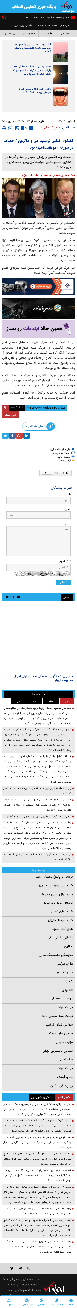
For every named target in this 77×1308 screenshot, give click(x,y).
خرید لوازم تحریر (62, 911)
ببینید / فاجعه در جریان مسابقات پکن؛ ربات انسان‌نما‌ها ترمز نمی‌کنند (37, 791)
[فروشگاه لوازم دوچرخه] (38, 308)
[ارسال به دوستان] (10, 128)
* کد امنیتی (64, 561)
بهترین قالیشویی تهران (58, 1050)
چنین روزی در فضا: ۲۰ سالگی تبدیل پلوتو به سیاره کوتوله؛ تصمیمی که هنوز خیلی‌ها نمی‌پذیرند (30, 70)
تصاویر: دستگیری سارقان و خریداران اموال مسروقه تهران (43, 678)
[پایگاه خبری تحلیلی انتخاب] (67, 6)
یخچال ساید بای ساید (58, 902)
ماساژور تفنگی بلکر (61, 937)
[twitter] (5, 436)
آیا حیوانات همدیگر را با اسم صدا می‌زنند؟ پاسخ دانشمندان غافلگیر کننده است (32, 47)
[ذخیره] (17, 128)
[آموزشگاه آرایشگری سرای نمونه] (38, 329)
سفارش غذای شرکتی (59, 1024)
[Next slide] (7, 597)
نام (69, 494)
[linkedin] (26, 436)
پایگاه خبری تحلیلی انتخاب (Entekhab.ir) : (48, 176)
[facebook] (12, 436)
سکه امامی (66, 1059)
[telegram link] (20, 1268)
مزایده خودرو (64, 1042)
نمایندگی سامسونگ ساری (56, 955)
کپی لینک (10, 414)
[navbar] (73, 17)
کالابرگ (68, 981)
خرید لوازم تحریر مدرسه (57, 894)
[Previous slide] (18, 597)
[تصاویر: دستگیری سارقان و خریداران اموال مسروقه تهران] (38, 638)
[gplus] (19, 436)
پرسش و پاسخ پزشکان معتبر (54, 876)
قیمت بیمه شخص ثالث (57, 1016)
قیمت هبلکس (63, 1007)
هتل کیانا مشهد (62, 928)
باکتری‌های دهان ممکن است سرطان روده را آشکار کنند (34, 90)
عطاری (68, 946)
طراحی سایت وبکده (60, 1033)
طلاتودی (67, 989)
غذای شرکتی (65, 963)
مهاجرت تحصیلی (62, 998)
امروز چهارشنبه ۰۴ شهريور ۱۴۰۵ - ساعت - (45, 17)
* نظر (68, 524)
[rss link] (28, 1268)
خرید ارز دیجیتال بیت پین (55, 885)
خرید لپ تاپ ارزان (60, 920)
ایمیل (67, 509)
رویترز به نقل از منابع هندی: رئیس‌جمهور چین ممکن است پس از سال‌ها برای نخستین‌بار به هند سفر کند (37, 1211)
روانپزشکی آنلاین (61, 1085)
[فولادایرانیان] (38, 286)
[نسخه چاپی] (4, 128)
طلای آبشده (65, 1076)
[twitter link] (12, 1268)
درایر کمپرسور (64, 972)
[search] (4, 17)
